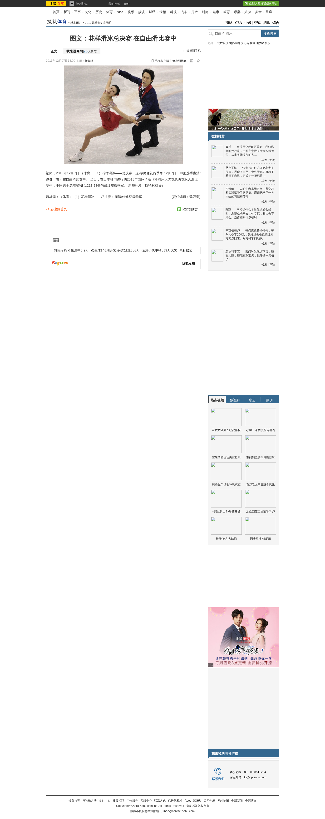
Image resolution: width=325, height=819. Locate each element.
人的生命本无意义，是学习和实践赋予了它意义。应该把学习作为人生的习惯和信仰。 (250, 192)
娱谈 (141, 12)
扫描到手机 (193, 50)
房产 (194, 12)
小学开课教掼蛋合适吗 (260, 430)
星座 (269, 12)
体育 (109, 12)
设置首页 (74, 800)
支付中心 (104, 800)
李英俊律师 (233, 230)
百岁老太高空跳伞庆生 (260, 484)
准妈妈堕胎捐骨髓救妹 (260, 457)
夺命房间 (250, 43)
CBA (238, 23)
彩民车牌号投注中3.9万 (71, 250)
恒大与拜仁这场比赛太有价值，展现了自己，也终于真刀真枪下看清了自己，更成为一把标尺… (250, 171)
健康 (215, 12)
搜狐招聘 (118, 800)
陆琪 (228, 209)
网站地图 (223, 800)
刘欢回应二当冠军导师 (260, 511)
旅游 (247, 12)
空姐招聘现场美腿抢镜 (226, 457)
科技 (173, 12)
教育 (226, 12)
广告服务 (132, 800)
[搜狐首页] (56, 3)
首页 (56, 12)
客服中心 (146, 800)
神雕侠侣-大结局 (226, 538)
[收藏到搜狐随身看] (179, 209)
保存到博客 (179, 61)
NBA (120, 12)
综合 (275, 23)
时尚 (205, 12)
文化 (88, 12)
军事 (77, 12)
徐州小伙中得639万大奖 (159, 250)
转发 (264, 160)
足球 (266, 23)
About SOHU (193, 800)
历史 (98, 12)
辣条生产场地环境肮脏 (226, 484)
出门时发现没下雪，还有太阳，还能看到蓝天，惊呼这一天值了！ (250, 255)
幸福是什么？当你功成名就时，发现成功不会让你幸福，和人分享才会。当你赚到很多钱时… (250, 213)
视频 (131, 12)
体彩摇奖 (185, 250)
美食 (258, 12)
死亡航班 (222, 43)
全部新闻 (237, 800)
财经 (152, 12)
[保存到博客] (190, 209)
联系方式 (160, 800)
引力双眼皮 (263, 43)
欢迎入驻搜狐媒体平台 (263, 3)
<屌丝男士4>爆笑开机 (226, 511)
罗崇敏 (230, 189)
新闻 (67, 12)
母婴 (237, 12)
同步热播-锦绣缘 (260, 538)
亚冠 (257, 23)
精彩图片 (76, 23)
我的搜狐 (114, 3)
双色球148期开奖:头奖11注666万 (115, 250)
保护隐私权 (175, 800)
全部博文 (250, 800)
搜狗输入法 (89, 800)
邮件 (127, 3)
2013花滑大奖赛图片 (98, 23)
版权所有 (203, 806)
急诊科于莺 (233, 251)
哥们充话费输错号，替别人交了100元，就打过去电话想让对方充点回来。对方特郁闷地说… (250, 234)
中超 (248, 23)
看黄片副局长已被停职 (226, 430)
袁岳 (228, 147)
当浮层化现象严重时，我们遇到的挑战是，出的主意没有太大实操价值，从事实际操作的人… (250, 150)
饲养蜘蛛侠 (236, 43)
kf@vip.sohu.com (255, 777)
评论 (272, 160)
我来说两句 (81, 51)
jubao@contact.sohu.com (178, 811)
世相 (162, 12)
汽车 (184, 12)
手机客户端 (162, 61)
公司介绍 (209, 800)
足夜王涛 (231, 168)
